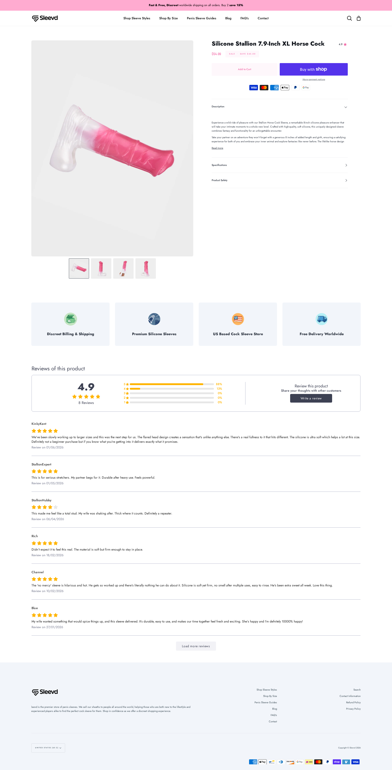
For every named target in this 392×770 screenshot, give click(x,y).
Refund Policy (353, 702)
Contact (273, 721)
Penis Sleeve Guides (266, 702)
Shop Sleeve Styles (267, 689)
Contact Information (350, 696)
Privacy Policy (353, 709)
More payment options (314, 79)
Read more (217, 148)
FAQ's (274, 715)
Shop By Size (270, 696)
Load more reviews (196, 646)
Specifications (219, 165)
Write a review (311, 398)
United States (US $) (46, 748)
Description (218, 106)
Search (357, 689)
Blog (274, 709)
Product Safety (219, 180)
